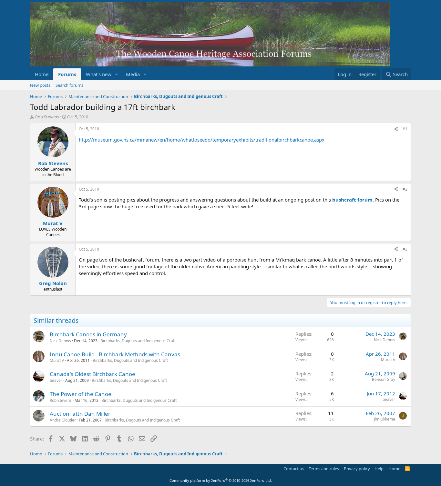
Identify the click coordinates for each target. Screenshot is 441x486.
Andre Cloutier (63, 420)
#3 (405, 249)
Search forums (69, 85)
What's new (98, 74)
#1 (405, 129)
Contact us (293, 468)
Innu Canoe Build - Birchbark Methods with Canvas (115, 354)
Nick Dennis (60, 340)
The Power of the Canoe (80, 394)
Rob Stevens (47, 117)
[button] (116, 74)
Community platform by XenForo (220, 480)
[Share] (396, 129)
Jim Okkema (384, 419)
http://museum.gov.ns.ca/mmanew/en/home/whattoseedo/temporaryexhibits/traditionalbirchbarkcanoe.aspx (201, 139)
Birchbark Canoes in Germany (88, 334)
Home (41, 74)
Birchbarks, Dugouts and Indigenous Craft (138, 340)
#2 (405, 189)
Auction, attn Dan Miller (80, 413)
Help (379, 468)
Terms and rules (324, 468)
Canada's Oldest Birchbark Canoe (92, 374)
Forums (67, 74)
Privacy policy (357, 468)
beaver (56, 380)
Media (133, 74)
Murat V (57, 360)
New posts (40, 85)
